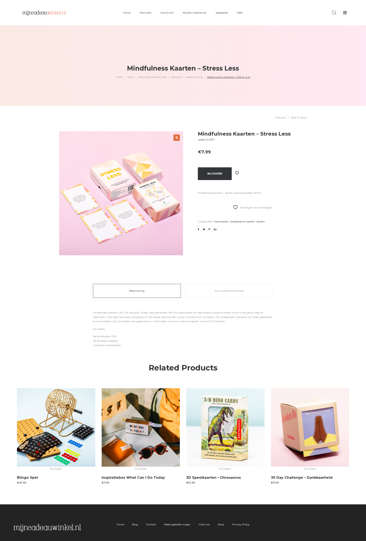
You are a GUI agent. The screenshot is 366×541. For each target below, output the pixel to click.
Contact (151, 524)
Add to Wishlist (237, 173)
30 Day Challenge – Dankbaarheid (302, 478)
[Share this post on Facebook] (198, 229)
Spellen (176, 77)
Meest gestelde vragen (177, 524)
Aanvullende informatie (229, 290)
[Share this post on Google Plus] (215, 229)
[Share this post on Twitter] (204, 229)
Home (119, 77)
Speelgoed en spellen (152, 77)
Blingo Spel (27, 478)
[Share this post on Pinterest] (209, 229)
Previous (280, 117)
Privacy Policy (241, 524)
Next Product (299, 117)
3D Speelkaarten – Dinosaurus (213, 478)
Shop (131, 77)
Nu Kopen (214, 173)
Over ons (204, 524)
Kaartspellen (194, 77)
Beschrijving (136, 290)
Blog (135, 524)
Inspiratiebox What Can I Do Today (133, 478)
